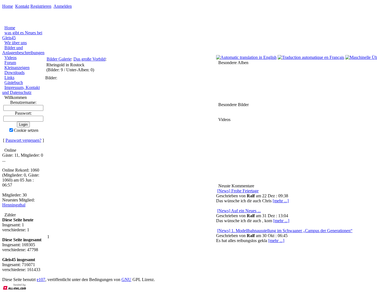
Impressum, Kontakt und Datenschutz (21, 90)
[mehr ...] (276, 240)
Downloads (14, 72)
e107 (41, 279)
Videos (10, 57)
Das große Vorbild (89, 59)
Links (9, 77)
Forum (10, 62)
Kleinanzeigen (17, 67)
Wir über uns (15, 42)
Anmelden (63, 6)
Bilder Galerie (59, 59)
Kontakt (22, 6)
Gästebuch (13, 82)
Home (7, 6)
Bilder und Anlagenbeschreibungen (23, 50)
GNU (126, 279)
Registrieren (40, 6)
